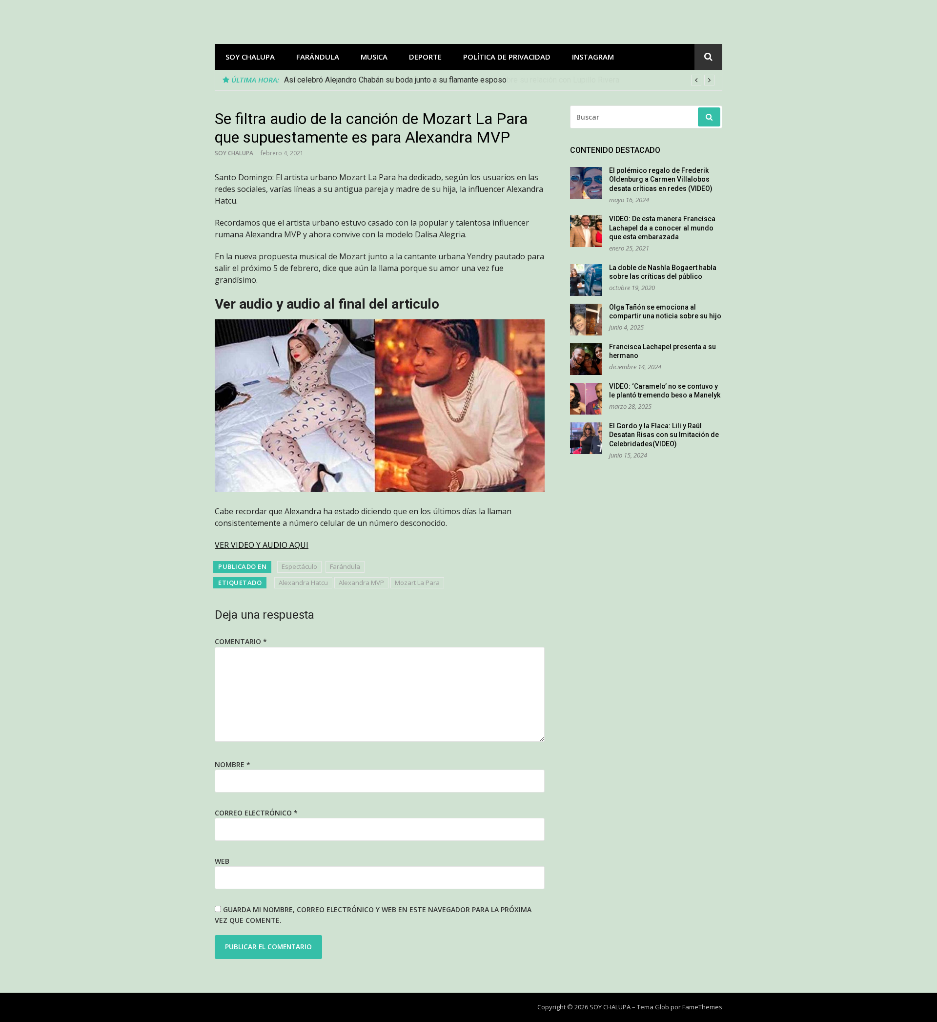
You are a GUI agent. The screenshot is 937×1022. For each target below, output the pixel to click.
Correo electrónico (256, 812)
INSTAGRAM (593, 57)
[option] (499, 80)
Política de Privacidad (506, 57)
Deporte (425, 57)
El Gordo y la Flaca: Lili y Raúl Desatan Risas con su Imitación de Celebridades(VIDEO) (664, 435)
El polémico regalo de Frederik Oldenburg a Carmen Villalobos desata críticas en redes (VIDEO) (661, 179)
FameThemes (702, 1006)
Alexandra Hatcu (303, 582)
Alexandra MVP (361, 582)
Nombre (232, 764)
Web (222, 861)
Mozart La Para (417, 582)
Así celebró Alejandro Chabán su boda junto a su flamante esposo (395, 79)
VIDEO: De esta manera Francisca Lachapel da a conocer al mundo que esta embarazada (662, 228)
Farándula (317, 57)
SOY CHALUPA (250, 57)
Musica (374, 57)
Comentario (241, 641)
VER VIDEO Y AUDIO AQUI (261, 545)
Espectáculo (299, 566)
